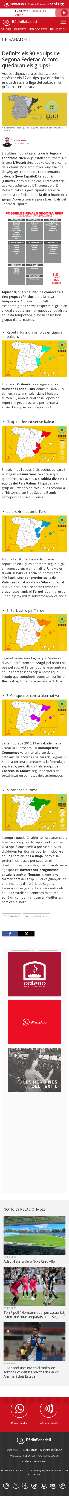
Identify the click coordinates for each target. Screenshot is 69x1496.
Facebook (25, 1485)
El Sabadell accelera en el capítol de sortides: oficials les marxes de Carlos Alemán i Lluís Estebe (31, 1372)
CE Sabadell (11, 916)
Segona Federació (36, 916)
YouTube (53, 1485)
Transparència (29, 1449)
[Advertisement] (34, 1118)
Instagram (6, 1485)
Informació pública (51, 1449)
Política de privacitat (34, 1461)
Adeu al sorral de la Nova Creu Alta (29, 1261)
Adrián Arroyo (21, 140)
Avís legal (15, 1455)
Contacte (12, 1449)
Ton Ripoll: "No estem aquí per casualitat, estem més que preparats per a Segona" (34, 1314)
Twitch (44, 1485)
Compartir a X (26, 933)
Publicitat (29, 1455)
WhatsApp (62, 1485)
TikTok (34, 1485)
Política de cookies (48, 1455)
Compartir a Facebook (10, 933)
